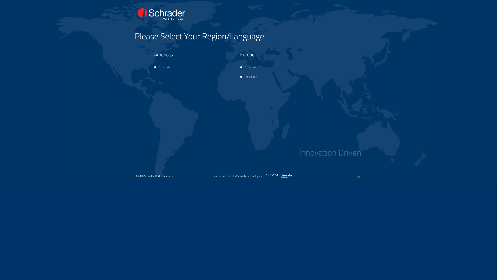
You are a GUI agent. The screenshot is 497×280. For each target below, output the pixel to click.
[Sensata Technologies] (279, 176)
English (164, 67)
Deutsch (251, 76)
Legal (358, 176)
